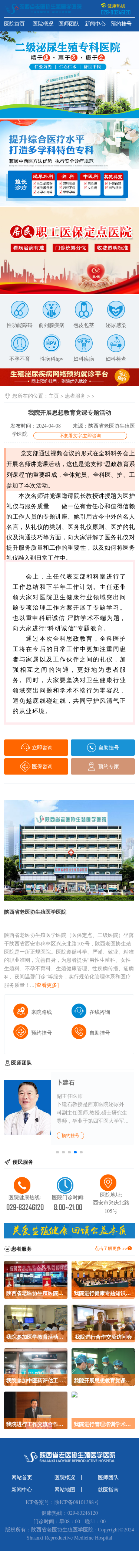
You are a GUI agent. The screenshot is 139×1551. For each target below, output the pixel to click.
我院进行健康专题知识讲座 (103, 1293)
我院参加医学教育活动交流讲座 (35, 1337)
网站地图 (64, 1489)
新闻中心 (95, 23)
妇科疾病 (83, 358)
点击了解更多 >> (111, 1248)
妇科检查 (116, 358)
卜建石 (66, 1082)
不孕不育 (19, 358)
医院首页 (14, 23)
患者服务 (75, 395)
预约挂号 (121, 23)
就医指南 (108, 1489)
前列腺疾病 (51, 324)
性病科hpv (51, 358)
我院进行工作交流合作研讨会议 (35, 1424)
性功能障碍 (20, 324)
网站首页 (21, 1477)
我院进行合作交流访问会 (103, 1337)
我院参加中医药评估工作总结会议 (35, 1380)
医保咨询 (41, 766)
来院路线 (41, 1011)
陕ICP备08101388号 (76, 1502)
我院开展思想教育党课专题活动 (103, 1380)
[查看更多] (46, 984)
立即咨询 (41, 747)
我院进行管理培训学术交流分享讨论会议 (103, 1424)
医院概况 (43, 23)
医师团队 (69, 23)
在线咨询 (99, 1011)
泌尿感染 (116, 324)
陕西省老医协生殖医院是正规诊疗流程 (35, 1293)
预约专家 (108, 766)
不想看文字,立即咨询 (80, 435)
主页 (54, 395)
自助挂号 (108, 747)
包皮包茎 (83, 324)
